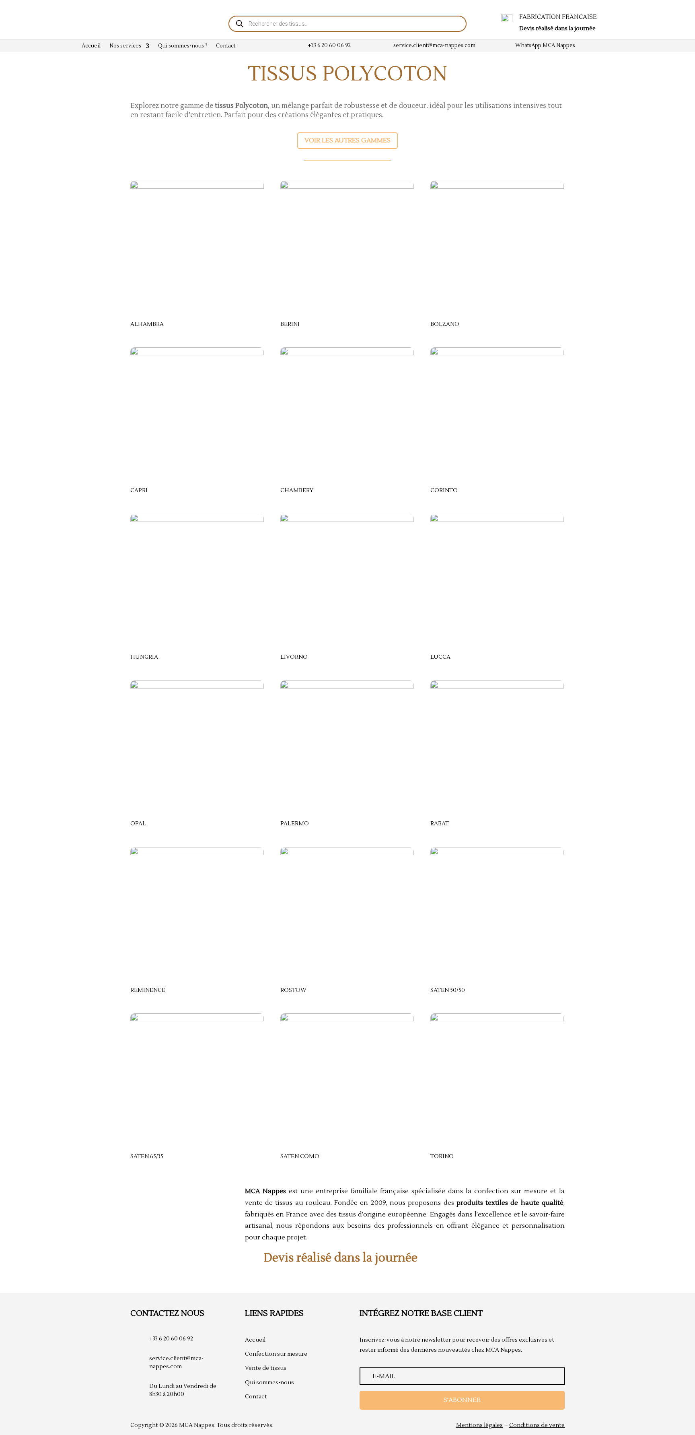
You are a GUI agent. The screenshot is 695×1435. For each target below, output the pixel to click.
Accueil (91, 46)
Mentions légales (479, 1425)
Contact (225, 46)
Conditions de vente (537, 1425)
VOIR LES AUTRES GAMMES (347, 140)
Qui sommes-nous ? (182, 46)
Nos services (125, 46)
